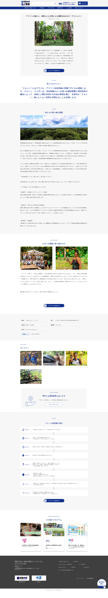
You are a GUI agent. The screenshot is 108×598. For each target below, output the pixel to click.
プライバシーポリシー (80, 578)
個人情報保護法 (90, 578)
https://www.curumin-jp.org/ (31, 329)
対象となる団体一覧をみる (54, 404)
